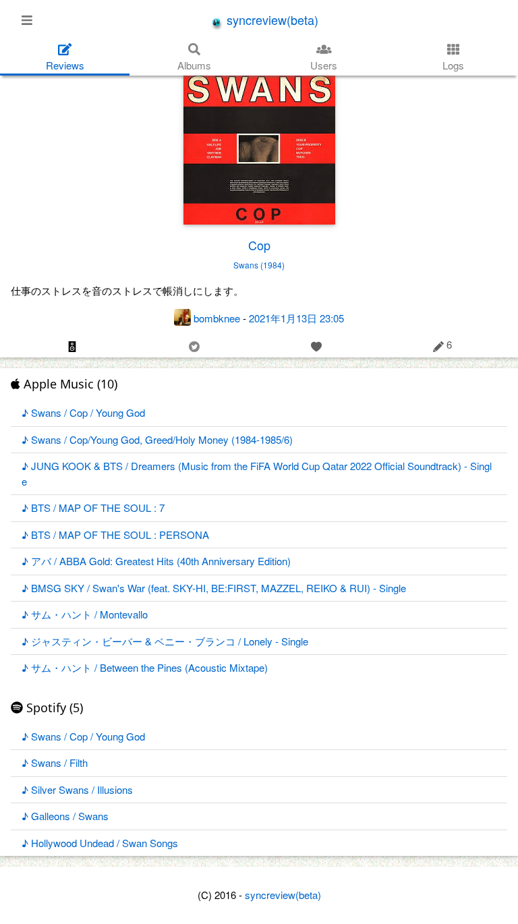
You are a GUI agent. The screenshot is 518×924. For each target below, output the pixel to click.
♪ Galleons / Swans (65, 816)
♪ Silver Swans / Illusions (77, 789)
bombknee (217, 318)
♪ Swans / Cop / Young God (83, 412)
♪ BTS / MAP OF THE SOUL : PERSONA (115, 534)
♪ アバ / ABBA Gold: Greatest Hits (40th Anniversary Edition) (156, 561)
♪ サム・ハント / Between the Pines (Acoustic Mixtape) (145, 667)
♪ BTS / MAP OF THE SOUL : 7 (93, 507)
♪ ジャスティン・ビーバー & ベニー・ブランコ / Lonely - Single (165, 641)
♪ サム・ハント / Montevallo (85, 614)
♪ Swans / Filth (55, 762)
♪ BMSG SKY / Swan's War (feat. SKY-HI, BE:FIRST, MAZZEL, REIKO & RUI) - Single (214, 588)
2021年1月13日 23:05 (296, 318)
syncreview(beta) (270, 19)
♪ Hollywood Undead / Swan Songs (100, 843)
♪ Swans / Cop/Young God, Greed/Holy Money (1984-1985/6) (157, 439)
